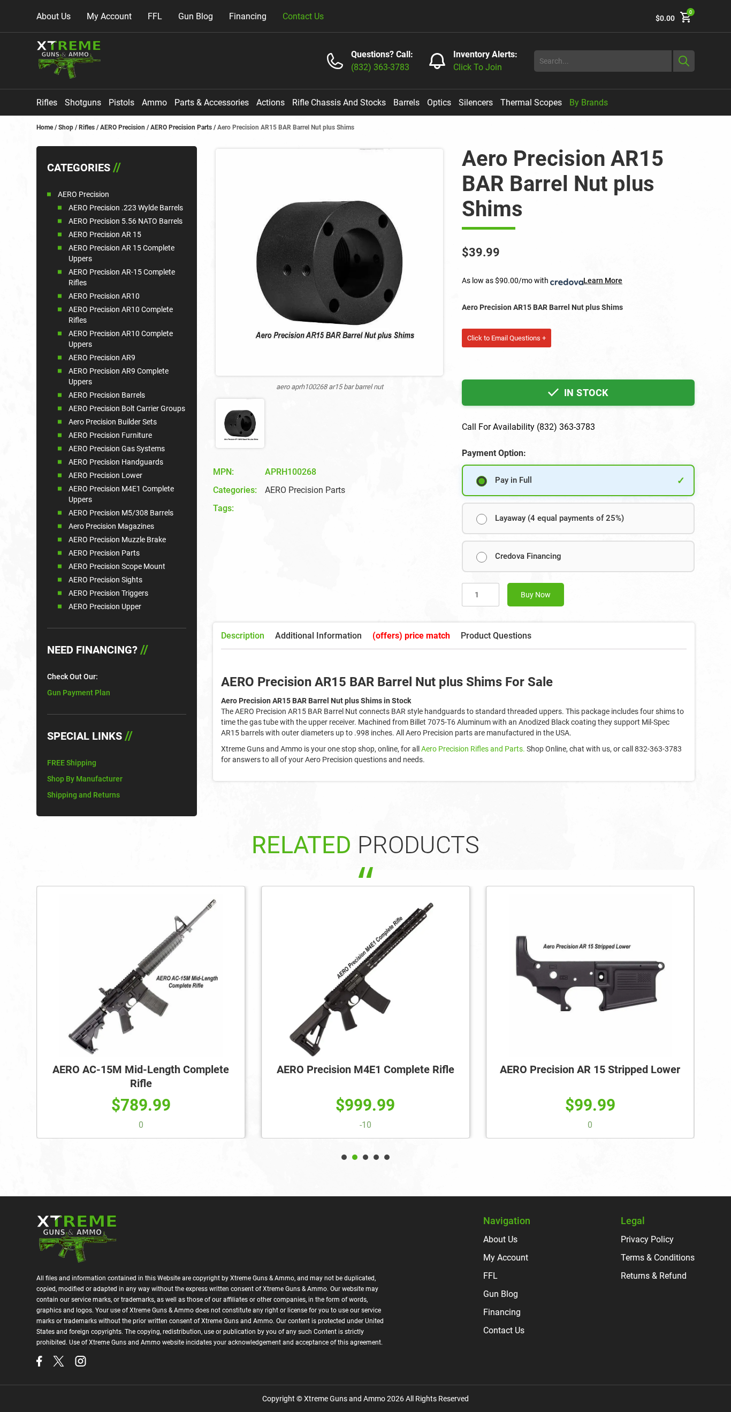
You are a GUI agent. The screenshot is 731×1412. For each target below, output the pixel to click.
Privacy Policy (647, 1239)
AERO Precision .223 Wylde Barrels (125, 207)
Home (44, 127)
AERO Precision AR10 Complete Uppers (120, 338)
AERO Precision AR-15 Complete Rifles (121, 277)
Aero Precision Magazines (111, 526)
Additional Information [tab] (318, 636)
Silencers (476, 102)
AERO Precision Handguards (115, 462)
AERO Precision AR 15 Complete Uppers (121, 253)
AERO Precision (122, 127)
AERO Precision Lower (105, 475)
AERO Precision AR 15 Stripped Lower (590, 1069)
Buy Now (536, 594)
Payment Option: (494, 453)
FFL (155, 16)
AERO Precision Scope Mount (116, 566)
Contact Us (303, 16)
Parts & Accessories (211, 102)
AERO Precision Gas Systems (116, 448)
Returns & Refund (654, 1276)
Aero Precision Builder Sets (112, 421)
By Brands (588, 102)
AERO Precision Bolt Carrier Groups (126, 408)
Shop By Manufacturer (85, 779)
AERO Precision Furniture (110, 435)
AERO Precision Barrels (106, 395)
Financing (247, 16)
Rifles (46, 102)
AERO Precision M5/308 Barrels (120, 512)
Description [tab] (242, 636)
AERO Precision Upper (104, 606)
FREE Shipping (71, 762)
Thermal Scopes (531, 102)
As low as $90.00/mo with (542, 280)
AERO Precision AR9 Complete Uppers (118, 376)
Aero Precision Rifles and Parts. (473, 749)
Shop (65, 127)
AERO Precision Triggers (108, 593)
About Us (53, 16)
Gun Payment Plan (78, 692)
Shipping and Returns (83, 795)
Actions (270, 102)
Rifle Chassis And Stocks (339, 102)
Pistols (121, 102)
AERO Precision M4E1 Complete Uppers (121, 494)
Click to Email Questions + (506, 338)
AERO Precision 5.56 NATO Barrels (125, 221)
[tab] (411, 636)
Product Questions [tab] (496, 636)
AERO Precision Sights (105, 579)
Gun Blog (195, 16)
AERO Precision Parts (181, 127)
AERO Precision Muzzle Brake (117, 539)
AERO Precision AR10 (104, 296)
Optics (439, 102)
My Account (109, 16)
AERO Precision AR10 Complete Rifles (120, 314)
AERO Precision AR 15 (104, 234)
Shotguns (83, 102)
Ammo (154, 102)
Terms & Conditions (658, 1257)
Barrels (406, 102)
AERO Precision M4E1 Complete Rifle (365, 1069)
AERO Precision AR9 (101, 357)
